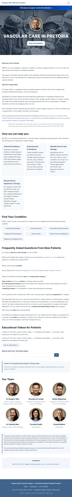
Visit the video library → (10, 345)
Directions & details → (52, 464)
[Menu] (68, 3)
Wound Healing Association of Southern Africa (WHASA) (29, 118)
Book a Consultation (36, 43)
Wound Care (56, 490)
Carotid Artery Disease (13, 228)
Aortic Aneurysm (36, 228)
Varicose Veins (36, 234)
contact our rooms (50, 257)
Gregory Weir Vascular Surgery (14, 3)
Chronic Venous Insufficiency (59, 234)
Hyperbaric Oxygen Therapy (42, 490)
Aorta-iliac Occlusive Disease (59, 228)
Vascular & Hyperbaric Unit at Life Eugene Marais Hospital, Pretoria (38, 270)
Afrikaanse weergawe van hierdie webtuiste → (36, 8)
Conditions (33, 486)
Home (26, 486)
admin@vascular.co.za (36, 464)
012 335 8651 (19, 464)
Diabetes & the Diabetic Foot (13, 239)
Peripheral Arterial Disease (13, 234)
